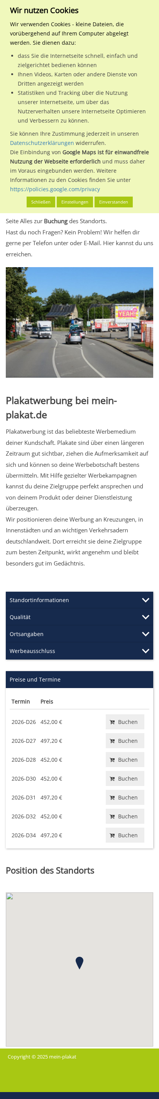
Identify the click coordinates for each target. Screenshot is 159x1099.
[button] (79, 963)
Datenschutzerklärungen (42, 142)
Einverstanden (113, 202)
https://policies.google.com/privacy (55, 189)
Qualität (20, 617)
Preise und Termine (35, 679)
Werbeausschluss (32, 651)
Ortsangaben (27, 634)
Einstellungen (74, 202)
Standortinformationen (39, 600)
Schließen (41, 202)
